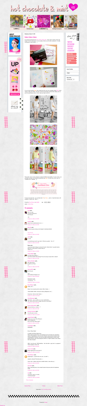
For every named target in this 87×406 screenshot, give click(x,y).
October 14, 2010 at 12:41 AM (33, 295)
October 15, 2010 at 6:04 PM (33, 363)
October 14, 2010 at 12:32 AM (33, 282)
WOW (57, 90)
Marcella (29, 227)
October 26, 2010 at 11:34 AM (33, 377)
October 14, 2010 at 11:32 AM (33, 314)
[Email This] (44, 202)
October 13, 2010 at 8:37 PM (33, 266)
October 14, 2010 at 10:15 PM (33, 352)
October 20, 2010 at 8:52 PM (33, 370)
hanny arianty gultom (32, 305)
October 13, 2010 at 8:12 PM (33, 258)
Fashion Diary (30, 204)
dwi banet (30, 365)
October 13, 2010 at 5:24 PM (33, 234)
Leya (29, 210)
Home (43, 385)
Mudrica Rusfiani (31, 260)
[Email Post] (42, 202)
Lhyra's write (30, 348)
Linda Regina (30, 325)
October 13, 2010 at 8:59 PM (33, 276)
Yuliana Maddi (31, 253)
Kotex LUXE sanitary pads (41, 39)
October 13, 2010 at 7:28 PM (33, 251)
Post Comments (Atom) (46, 389)
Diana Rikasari (31, 284)
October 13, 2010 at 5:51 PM (33, 242)
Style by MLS (30, 269)
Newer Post (27, 385)
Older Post (59, 385)
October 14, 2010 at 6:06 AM (33, 302)
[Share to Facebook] (48, 202)
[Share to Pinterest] (50, 202)
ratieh (29, 236)
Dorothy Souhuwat (31, 311)
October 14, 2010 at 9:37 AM (33, 308)
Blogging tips (2, 405)
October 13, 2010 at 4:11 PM (33, 224)
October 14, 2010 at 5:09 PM (33, 346)
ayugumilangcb (31, 317)
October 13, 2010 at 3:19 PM (33, 218)
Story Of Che (30, 232)
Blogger (45, 402)
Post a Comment (29, 380)
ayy (28, 372)
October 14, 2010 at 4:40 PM (33, 323)
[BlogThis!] (46, 202)
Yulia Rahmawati (31, 298)
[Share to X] (47, 202)
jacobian (29, 221)
